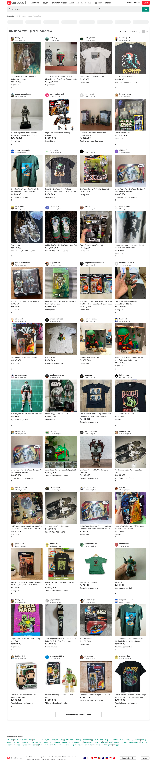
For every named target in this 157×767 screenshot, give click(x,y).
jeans (127, 740)
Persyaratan (45, 759)
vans (110, 742)
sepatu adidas (74, 742)
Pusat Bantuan (31, 757)
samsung (61, 745)
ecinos (35, 745)
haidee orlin (47, 742)
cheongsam (25, 742)
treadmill (59, 740)
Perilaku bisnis (61, 759)
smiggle (116, 745)
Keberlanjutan (56, 757)
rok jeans (107, 740)
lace (30, 740)
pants (66, 740)
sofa (67, 745)
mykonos (98, 742)
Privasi (53, 759)
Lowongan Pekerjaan (69, 757)
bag (131, 740)
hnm (71, 740)
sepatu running (134, 742)
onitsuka (53, 745)
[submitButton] (145, 9)
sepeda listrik (26, 745)
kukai (16, 740)
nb (82, 742)
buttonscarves (118, 740)
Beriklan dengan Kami (33, 759)
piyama (47, 740)
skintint (124, 742)
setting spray (107, 745)
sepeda (64, 742)
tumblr (137, 740)
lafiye (41, 745)
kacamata (56, 742)
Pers (48, 757)
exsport (73, 745)
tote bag (78, 740)
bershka (88, 745)
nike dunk (23, 740)
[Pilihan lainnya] (11, 88)
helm (46, 745)
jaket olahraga (97, 740)
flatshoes (116, 742)
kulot (105, 742)
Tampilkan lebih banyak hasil (78, 715)
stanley (10, 740)
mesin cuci (96, 745)
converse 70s (36, 742)
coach (41, 740)
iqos (53, 740)
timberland (87, 740)
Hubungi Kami (41, 757)
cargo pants (88, 742)
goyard (80, 745)
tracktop (17, 745)
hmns (35, 740)
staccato (16, 742)
